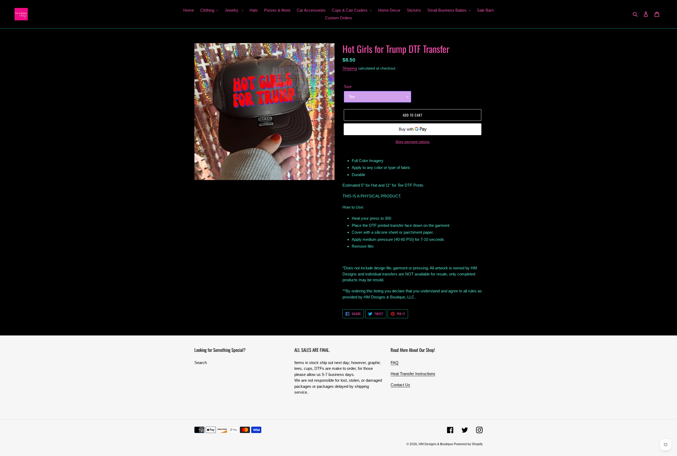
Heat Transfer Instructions (413, 373)
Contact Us (400, 385)
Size (347, 86)
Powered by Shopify (468, 444)
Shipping (349, 68)
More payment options (413, 142)
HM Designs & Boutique (436, 444)
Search (200, 362)
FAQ (395, 362)
